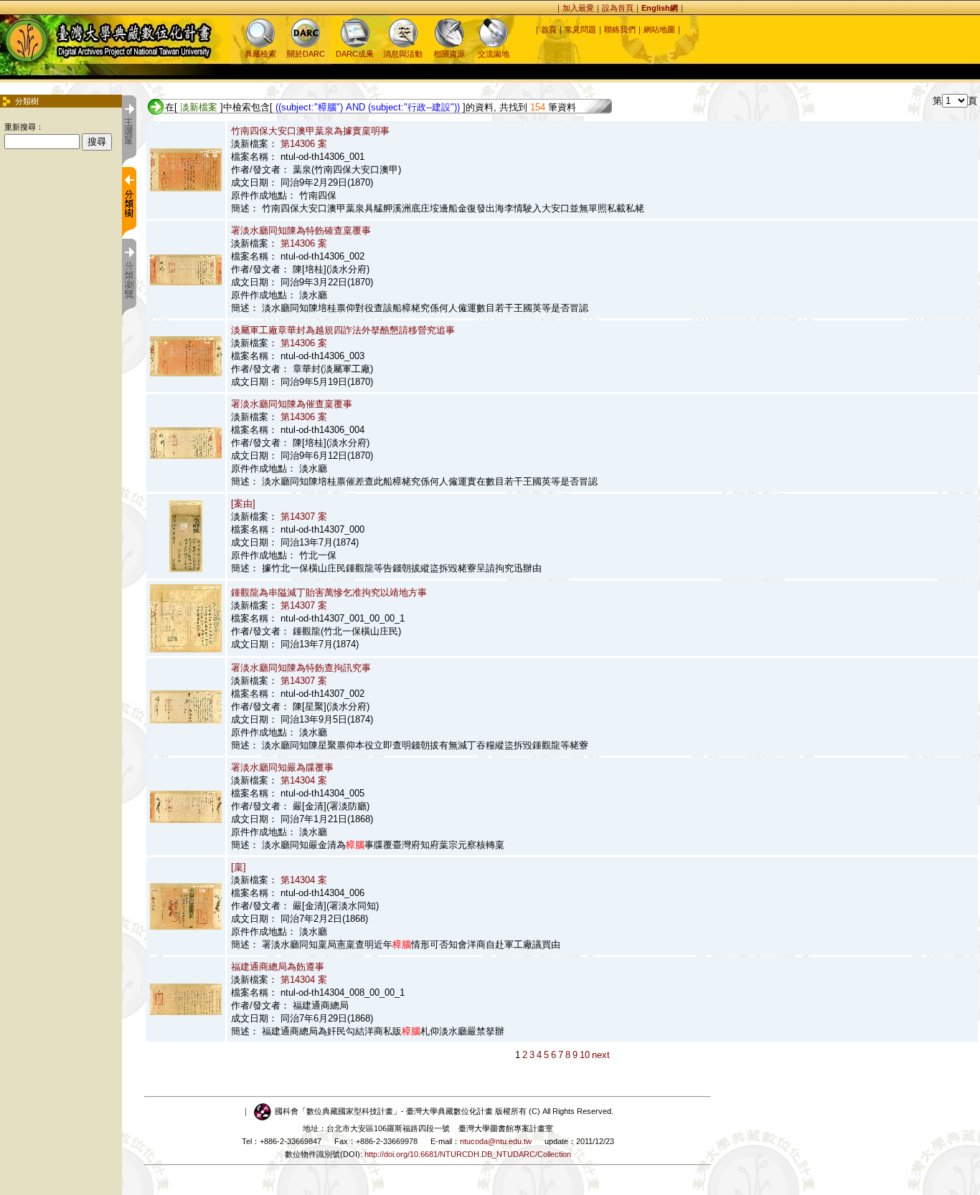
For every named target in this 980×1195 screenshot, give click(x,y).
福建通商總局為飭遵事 (277, 966)
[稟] (238, 867)
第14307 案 (304, 516)
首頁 (549, 29)
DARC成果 (355, 53)
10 (585, 1054)
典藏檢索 (260, 53)
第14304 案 (304, 780)
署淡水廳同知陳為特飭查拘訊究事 (301, 667)
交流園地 (493, 53)
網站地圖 (659, 29)
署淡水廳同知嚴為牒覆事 (282, 767)
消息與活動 (403, 53)
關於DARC (306, 53)
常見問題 (580, 29)
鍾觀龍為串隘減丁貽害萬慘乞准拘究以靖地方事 (329, 592)
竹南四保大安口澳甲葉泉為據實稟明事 (310, 130)
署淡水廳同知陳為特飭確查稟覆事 (301, 230)
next (601, 1054)
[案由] (243, 503)
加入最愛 (578, 8)
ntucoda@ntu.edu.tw (496, 1141)
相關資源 (449, 53)
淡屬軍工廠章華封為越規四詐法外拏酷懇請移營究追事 (343, 330)
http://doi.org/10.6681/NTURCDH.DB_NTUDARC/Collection (467, 1154)
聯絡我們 (620, 29)
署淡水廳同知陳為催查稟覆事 (291, 404)
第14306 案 (304, 143)
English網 (659, 8)
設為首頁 (617, 8)
